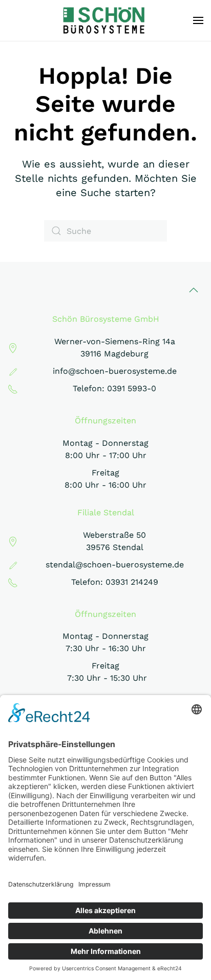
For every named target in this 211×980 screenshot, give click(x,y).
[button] (198, 20)
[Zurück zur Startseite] (105, 20)
